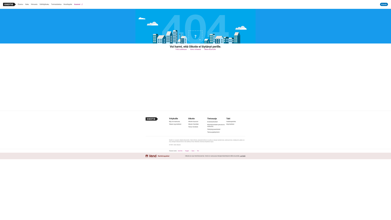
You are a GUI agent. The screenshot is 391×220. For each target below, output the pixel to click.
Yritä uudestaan (181, 49)
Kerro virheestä (195, 49)
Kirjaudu (384, 4)
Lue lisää (242, 156)
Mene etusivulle (210, 49)
